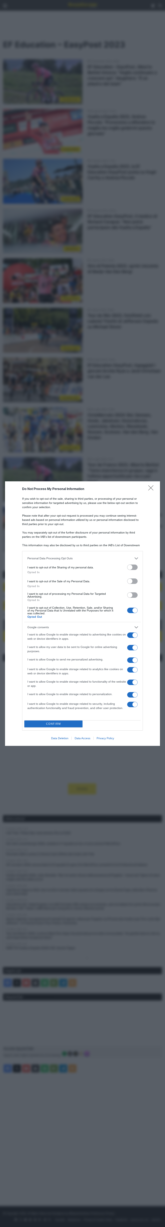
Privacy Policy (105, 738)
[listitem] (82, 558)
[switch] (132, 567)
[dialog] (82, 613)
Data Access (82, 738)
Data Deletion (59, 738)
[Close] (152, 489)
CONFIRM (53, 723)
